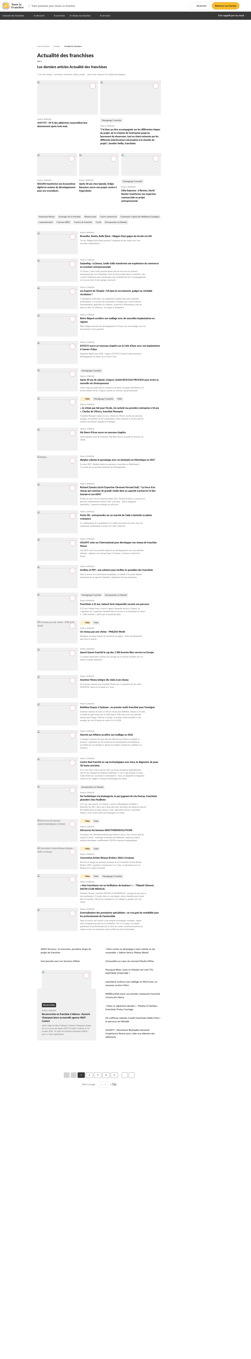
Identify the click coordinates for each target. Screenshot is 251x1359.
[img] (28, 16)
